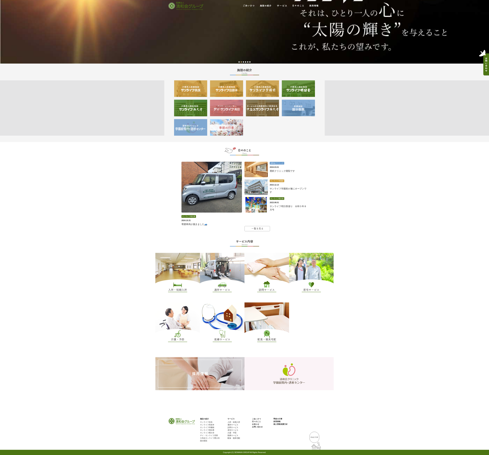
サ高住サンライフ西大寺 (210, 438)
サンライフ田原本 (207, 425)
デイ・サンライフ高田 (209, 435)
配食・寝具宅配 (234, 438)
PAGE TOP (314, 437)
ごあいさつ (256, 419)
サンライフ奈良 (206, 422)
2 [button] (241, 62)
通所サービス (233, 425)
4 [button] (246, 62)
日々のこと (256, 421)
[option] (244, 32)
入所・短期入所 (234, 422)
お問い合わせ (257, 427)
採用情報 (277, 421)
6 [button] (250, 62)
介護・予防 (232, 433)
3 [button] (243, 62)
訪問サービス (233, 427)
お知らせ (255, 424)
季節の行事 (277, 419)
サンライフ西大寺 (207, 433)
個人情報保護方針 (280, 424)
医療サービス (233, 435)
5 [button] (248, 62)
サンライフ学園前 (207, 427)
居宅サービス (233, 430)
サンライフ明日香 (207, 430)
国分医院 (203, 441)
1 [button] (239, 62)
